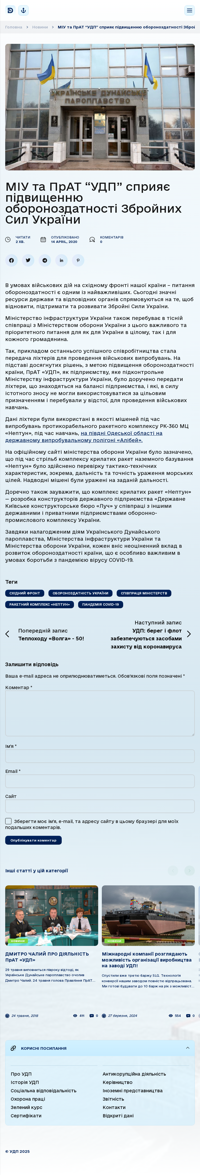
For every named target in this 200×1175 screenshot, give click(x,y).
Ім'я (11, 746)
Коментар (18, 687)
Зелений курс (26, 1107)
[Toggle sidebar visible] (23, 10)
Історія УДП (25, 1082)
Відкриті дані (118, 1115)
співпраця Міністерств (144, 593)
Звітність (113, 1098)
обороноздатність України (80, 593)
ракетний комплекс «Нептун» (39, 604)
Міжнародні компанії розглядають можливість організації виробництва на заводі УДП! (50, 959)
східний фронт (24, 593)
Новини (40, 27)
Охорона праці (28, 1098)
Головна (13, 27)
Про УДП (21, 1073)
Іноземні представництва (133, 1090)
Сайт (11, 796)
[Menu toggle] (189, 10)
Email (13, 771)
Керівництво (118, 1082)
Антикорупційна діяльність (134, 1073)
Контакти (114, 1107)
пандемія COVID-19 (100, 604)
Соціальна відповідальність (44, 1090)
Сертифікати (26, 1115)
